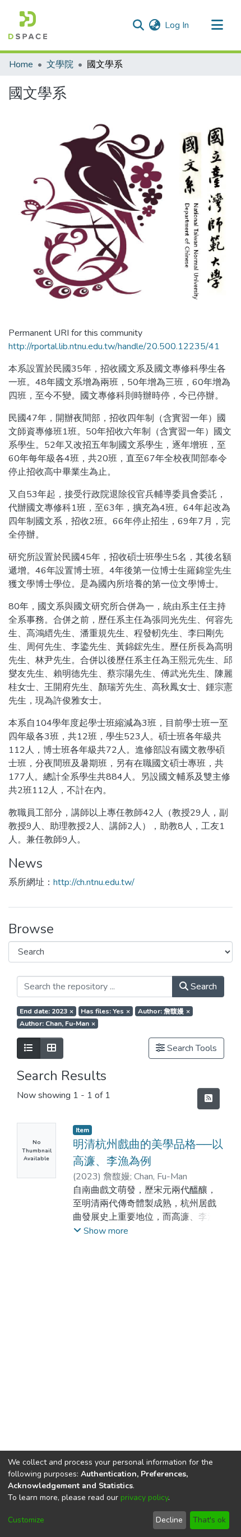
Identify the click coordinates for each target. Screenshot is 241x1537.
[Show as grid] (51, 1048)
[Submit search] (138, 25)
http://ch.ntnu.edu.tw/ (94, 882)
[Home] (27, 25)
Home (21, 64)
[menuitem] (154, 25)
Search (202, 986)
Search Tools (191, 1048)
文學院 (60, 64)
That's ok (209, 1520)
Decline (169, 1520)
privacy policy (144, 1497)
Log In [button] (177, 25)
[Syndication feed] (208, 1098)
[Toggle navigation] (217, 25)
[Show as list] (28, 1048)
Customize (26, 1520)
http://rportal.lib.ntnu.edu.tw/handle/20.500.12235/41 (114, 346)
